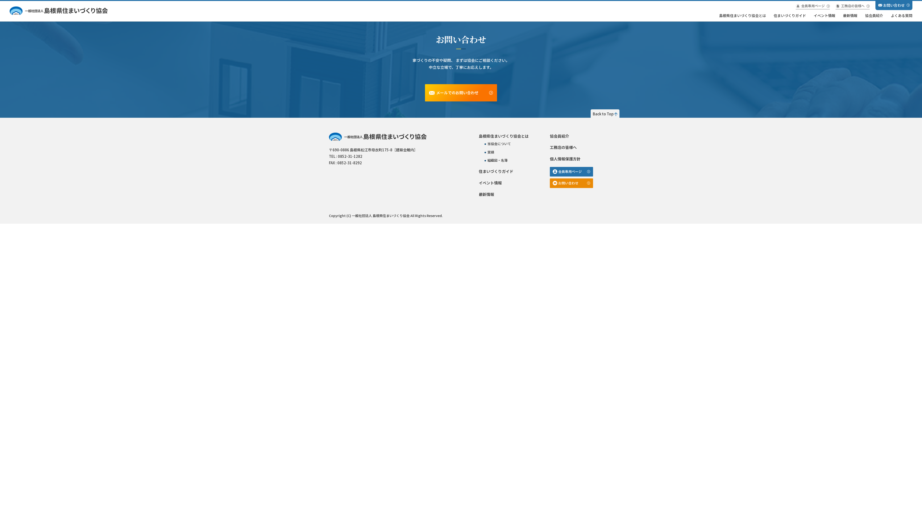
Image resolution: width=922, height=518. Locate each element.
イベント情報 (824, 15)
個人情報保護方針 (565, 159)
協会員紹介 (874, 15)
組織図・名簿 (497, 160)
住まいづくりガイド (790, 15)
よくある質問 (901, 15)
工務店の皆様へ (853, 5)
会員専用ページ (813, 5)
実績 (490, 152)
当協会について (499, 143)
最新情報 (850, 15)
